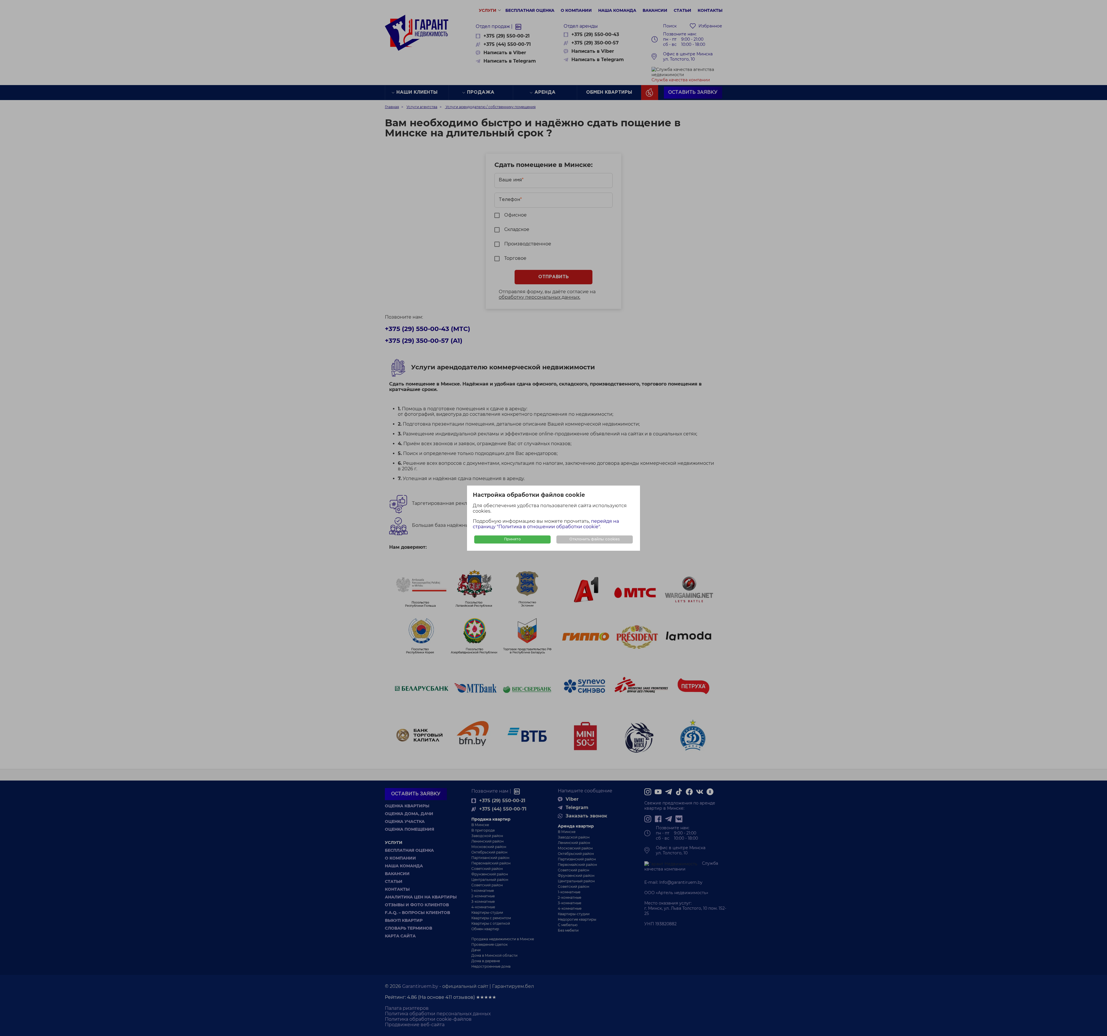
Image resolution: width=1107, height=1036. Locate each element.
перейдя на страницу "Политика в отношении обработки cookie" (546, 523)
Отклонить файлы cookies (594, 539)
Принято (512, 539)
